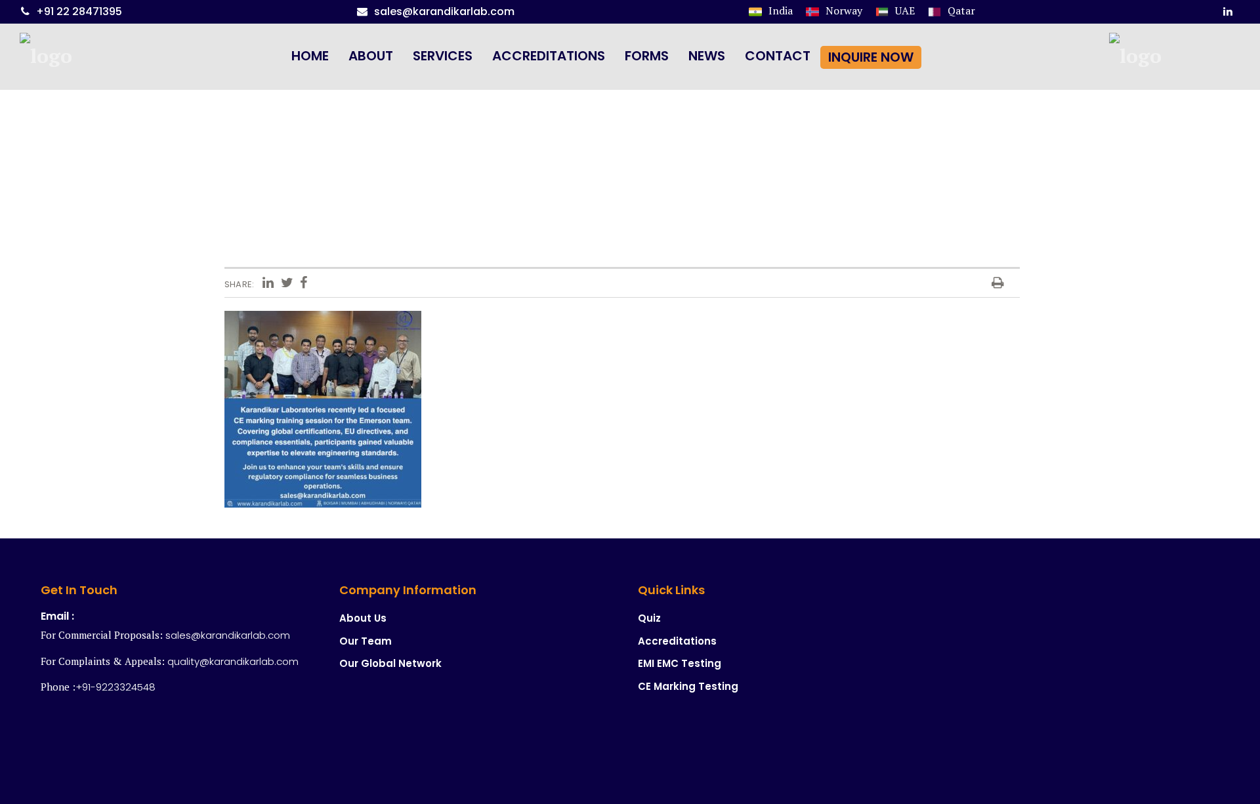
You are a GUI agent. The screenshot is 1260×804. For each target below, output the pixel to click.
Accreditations (548, 56)
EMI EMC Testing (679, 663)
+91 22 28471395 (79, 11)
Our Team (365, 641)
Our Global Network (390, 663)
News (706, 56)
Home (310, 56)
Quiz (649, 618)
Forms (647, 56)
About (370, 56)
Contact (777, 56)
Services (442, 56)
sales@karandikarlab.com (444, 11)
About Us (363, 618)
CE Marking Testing (688, 686)
